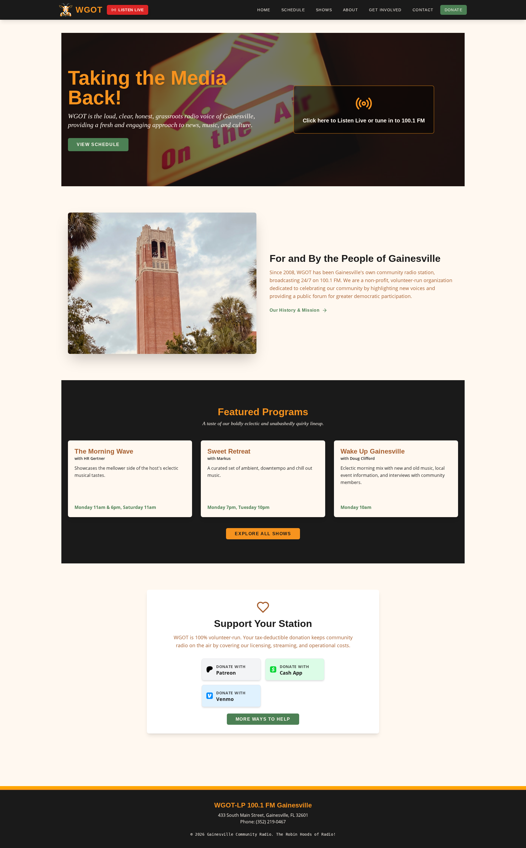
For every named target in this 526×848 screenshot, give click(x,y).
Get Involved (385, 10)
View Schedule (98, 144)
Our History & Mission (295, 310)
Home (263, 10)
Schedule (293, 10)
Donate (453, 10)
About (350, 10)
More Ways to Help (263, 719)
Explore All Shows (263, 533)
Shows (324, 10)
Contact (423, 10)
